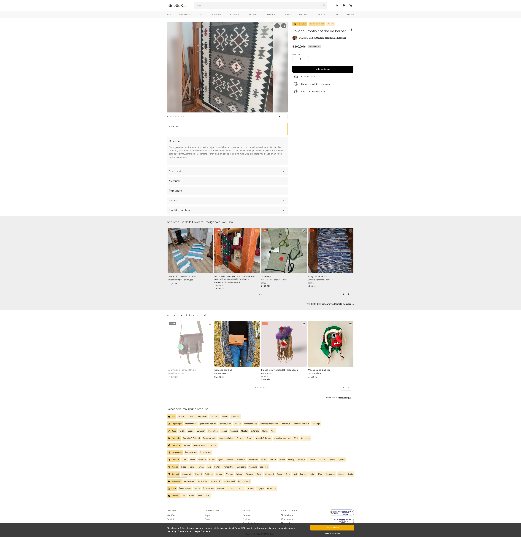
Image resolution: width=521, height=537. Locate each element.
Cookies (246, 519)
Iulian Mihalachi (314, 373)
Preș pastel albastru (319, 276)
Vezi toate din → (340, 397)
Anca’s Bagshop (221, 373)
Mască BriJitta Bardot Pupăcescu (279, 370)
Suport (208, 515)
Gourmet (303, 14)
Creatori (208, 519)
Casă (201, 14)
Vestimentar (252, 14)
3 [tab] (173, 116)
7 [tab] (184, 116)
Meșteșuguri (184, 14)
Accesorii (271, 14)
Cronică (170, 519)
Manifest (171, 515)
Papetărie (216, 14)
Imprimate (234, 14)
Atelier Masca (267, 373)
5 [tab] (178, 116)
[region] (260, 417)
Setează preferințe (332, 533)
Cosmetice (320, 14)
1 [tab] (167, 116)
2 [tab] (170, 116)
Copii (336, 14)
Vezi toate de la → (330, 304)
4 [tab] (175, 116)
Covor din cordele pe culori (182, 276)
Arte (169, 14)
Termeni (246, 515)
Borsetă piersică (223, 370)
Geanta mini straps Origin (182, 370)
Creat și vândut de (322, 38)
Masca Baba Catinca (319, 370)
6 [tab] (181, 116)
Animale (350, 14)
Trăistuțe (266, 276)
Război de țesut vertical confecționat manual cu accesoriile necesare (234, 277)
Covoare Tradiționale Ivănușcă (180, 280)
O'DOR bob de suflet (176, 373)
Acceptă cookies (332, 527)
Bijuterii (287, 14)
